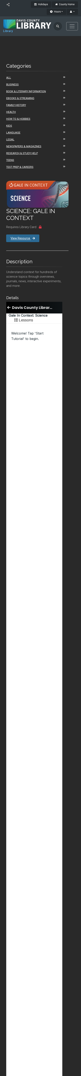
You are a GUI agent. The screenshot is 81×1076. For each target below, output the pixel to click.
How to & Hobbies (18, 118)
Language (13, 132)
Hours (57, 11)
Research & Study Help (22, 153)
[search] (58, 26)
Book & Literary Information (26, 91)
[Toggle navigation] (72, 26)
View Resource (21, 238)
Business (12, 84)
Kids (9, 125)
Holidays (42, 4)
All (8, 77)
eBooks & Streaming (20, 98)
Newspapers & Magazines (23, 146)
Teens (10, 160)
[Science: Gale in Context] (37, 194)
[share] (8, 4)
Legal (10, 139)
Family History (16, 105)
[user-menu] (72, 12)
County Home (66, 4)
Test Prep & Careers (19, 167)
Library (8, 31)
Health (11, 112)
